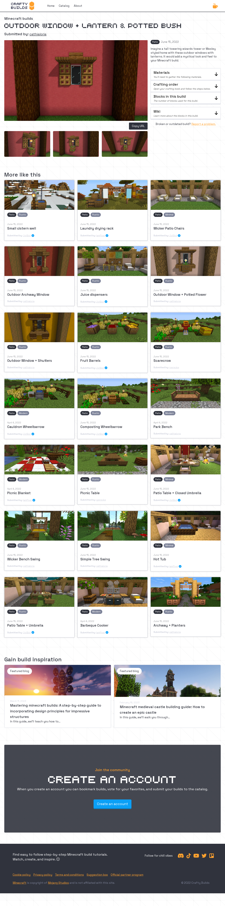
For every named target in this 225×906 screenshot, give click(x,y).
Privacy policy (42, 875)
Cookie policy (21, 875)
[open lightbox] (27, 144)
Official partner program (127, 875)
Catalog (64, 6)
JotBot (27, 235)
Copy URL (138, 126)
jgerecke (174, 367)
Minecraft (19, 883)
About (78, 6)
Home (51, 6)
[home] (22, 6)
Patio (155, 42)
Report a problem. (203, 124)
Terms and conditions (69, 875)
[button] (186, 74)
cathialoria (37, 34)
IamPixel (100, 235)
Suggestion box (97, 875)
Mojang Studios (58, 883)
